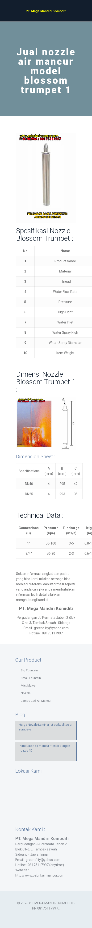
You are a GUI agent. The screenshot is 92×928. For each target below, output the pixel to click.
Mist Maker (28, 685)
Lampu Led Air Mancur (36, 700)
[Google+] (49, 916)
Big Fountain (29, 670)
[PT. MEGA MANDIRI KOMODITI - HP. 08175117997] (46, 11)
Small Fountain (31, 678)
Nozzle (25, 693)
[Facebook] (42, 916)
